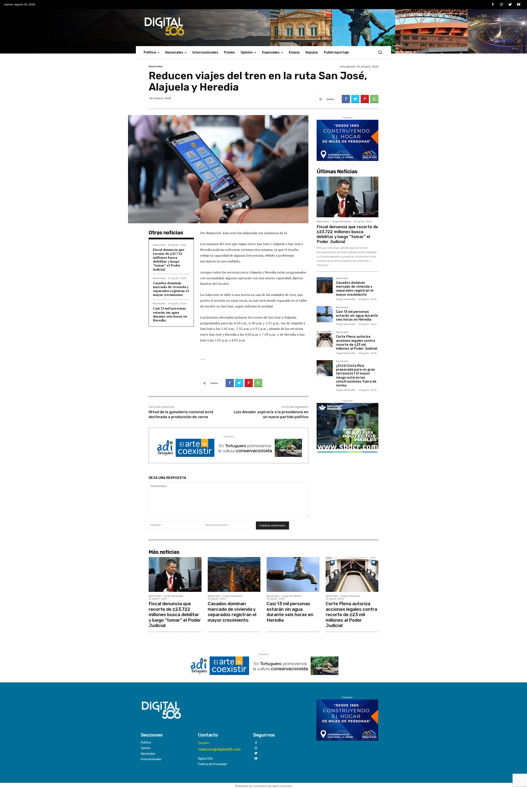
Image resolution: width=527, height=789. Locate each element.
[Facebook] (493, 4)
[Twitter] (510, 4)
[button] (380, 52)
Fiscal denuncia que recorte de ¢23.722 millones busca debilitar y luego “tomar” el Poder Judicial (168, 259)
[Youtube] (518, 4)
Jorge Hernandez (341, 221)
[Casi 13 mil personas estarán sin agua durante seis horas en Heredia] (325, 314)
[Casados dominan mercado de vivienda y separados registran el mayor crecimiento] (325, 285)
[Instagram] (501, 4)
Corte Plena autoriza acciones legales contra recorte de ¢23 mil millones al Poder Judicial (356, 342)
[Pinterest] (365, 99)
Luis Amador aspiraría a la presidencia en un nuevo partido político (271, 414)
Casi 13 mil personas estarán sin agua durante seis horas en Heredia (170, 314)
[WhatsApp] (374, 99)
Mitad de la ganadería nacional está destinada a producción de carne (181, 414)
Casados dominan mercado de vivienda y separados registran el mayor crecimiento (171, 289)
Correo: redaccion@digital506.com (219, 746)
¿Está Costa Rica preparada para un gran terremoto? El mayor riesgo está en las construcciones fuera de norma (356, 375)
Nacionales (156, 66)
